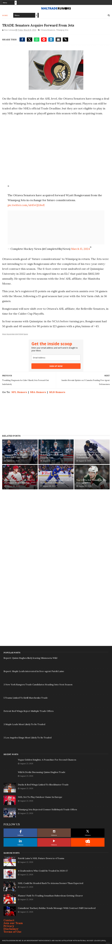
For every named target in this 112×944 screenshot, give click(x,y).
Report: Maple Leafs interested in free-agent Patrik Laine (34, 671)
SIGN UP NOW (56, 366)
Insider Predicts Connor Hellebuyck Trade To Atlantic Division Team (53, 455)
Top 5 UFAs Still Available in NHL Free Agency (91, 481)
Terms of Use (12, 931)
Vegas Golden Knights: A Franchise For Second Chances (47, 759)
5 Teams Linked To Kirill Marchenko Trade (26, 697)
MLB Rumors (57, 392)
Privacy (9, 926)
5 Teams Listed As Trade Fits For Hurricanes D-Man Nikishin (19, 481)
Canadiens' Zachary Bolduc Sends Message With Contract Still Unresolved (56, 908)
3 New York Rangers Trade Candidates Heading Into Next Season (38, 684)
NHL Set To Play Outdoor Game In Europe (40, 797)
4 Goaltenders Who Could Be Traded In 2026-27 (43, 870)
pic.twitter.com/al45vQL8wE (26, 205)
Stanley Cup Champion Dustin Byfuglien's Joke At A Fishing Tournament (90, 455)
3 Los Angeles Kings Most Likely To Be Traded (27, 737)
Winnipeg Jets (62, 30)
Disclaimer (11, 928)
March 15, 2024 (80, 248)
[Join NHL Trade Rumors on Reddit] (88, 841)
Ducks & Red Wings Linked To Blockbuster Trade (43, 784)
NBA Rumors (38, 392)
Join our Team (13, 923)
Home (5, 15)
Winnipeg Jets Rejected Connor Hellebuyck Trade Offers (18, 456)
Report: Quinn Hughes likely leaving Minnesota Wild (30, 658)
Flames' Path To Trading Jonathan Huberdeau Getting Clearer (50, 895)
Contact (9, 920)
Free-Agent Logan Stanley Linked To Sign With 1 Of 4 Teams (55, 481)
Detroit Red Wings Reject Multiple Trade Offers (29, 711)
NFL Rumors (19, 392)
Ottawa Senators (48, 30)
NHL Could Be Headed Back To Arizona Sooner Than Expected (50, 883)
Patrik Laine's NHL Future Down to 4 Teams (41, 858)
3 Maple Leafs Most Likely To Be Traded (24, 724)
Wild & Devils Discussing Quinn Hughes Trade (41, 772)
